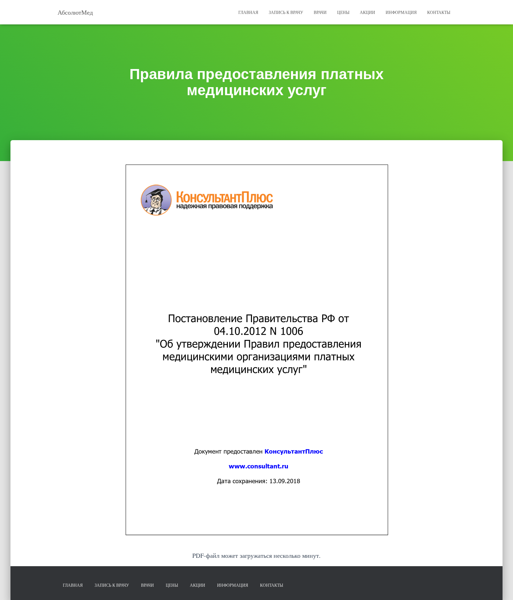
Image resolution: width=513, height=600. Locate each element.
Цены (343, 12)
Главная (248, 12)
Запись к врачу (286, 12)
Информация (401, 12)
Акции (367, 12)
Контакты (438, 12)
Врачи (320, 12)
